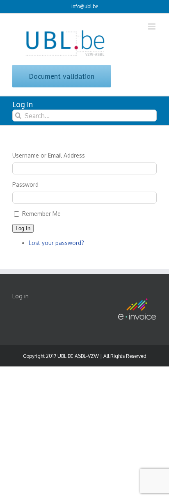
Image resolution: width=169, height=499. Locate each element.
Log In (23, 228)
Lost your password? (56, 242)
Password (25, 184)
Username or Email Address (48, 155)
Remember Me (41, 213)
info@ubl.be (84, 6)
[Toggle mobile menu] (152, 26)
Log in (20, 296)
